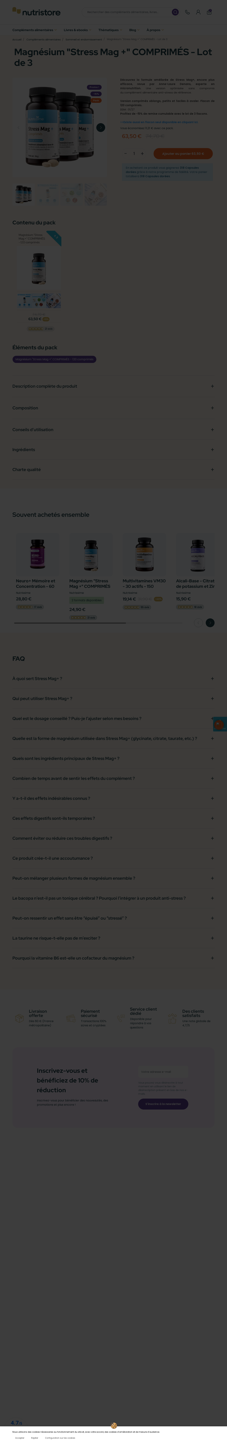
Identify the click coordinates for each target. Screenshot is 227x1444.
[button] (209, 12)
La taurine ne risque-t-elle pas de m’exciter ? (56, 938)
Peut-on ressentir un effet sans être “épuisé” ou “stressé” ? (69, 918)
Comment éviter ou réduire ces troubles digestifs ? (62, 838)
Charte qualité (26, 469)
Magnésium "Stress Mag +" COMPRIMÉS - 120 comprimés (32, 238)
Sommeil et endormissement (84, 39)
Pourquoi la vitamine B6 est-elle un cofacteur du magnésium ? (73, 958)
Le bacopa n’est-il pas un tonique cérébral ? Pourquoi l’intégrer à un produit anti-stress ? (99, 898)
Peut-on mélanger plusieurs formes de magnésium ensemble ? (73, 878)
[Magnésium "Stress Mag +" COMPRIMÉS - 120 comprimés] (24, 300)
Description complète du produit (44, 386)
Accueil (16, 39)
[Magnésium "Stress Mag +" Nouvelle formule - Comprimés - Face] (39, 268)
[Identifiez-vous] (198, 12)
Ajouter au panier (183, 153)
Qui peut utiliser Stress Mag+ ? (42, 698)
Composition (25, 408)
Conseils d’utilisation (32, 429)
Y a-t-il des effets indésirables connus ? (51, 798)
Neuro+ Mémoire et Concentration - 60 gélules (35, 586)
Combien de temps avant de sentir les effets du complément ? (73, 778)
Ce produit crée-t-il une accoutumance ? (52, 858)
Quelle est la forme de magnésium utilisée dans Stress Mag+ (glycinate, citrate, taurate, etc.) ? (104, 738)
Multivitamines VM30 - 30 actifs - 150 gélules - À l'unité (144, 586)
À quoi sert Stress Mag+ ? (37, 678)
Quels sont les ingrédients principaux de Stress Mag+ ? (65, 758)
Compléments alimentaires (43, 39)
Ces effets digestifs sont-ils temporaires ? (53, 818)
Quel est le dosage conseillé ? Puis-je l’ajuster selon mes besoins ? (76, 718)
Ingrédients (23, 449)
